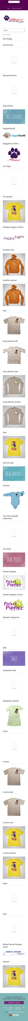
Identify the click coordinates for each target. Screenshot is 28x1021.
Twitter (14, 5)
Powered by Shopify (18, 1012)
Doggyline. (11, 1012)
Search (10, 2)
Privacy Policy (17, 1009)
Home (4, 34)
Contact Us (17, 1007)
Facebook (11, 5)
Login (8, 8)
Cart (17, 8)
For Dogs (8, 34)
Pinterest (16, 5)
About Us (11, 1007)
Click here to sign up (14, 1002)
